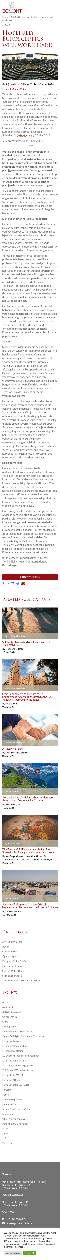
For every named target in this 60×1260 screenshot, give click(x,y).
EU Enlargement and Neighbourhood (21, 1055)
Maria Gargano (13, 804)
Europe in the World (12, 1075)
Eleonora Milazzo (15, 648)
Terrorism (7, 1143)
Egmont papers (10, 956)
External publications (13, 966)
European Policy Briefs (14, 961)
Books (5, 946)
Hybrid (5, 1094)
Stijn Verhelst (12, 84)
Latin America (9, 1104)
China (5, 1021)
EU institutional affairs (14, 89)
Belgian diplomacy (11, 1011)
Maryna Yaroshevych (41, 859)
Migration (7, 1113)
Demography (9, 1026)
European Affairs (11, 1079)
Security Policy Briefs (13, 970)
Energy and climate (12, 1041)
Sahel (5, 1133)
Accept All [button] (29, 1253)
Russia (5, 1128)
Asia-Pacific (8, 1007)
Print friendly (30, 577)
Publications (17, 17)
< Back (7, 25)
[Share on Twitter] (17, 584)
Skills (5, 1138)
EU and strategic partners (15, 1045)
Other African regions (13, 1118)
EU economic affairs (12, 1050)
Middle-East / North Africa (16, 1109)
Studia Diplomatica (12, 975)
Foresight (7, 1089)
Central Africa (9, 1016)
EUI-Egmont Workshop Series (17, 1070)
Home (5, 17)
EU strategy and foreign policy (18, 1065)
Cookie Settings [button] (13, 1253)
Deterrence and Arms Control (17, 1031)
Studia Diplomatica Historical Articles (21, 980)
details (9, 636)
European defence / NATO (15, 1084)
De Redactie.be (25, 135)
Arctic (5, 1002)
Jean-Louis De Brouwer (18, 752)
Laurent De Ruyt (14, 911)
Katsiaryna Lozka (15, 856)
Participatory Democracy (15, 1123)
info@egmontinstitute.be (19, 1223)
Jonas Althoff (31, 856)
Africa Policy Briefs (12, 941)
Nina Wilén (11, 703)
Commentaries (46, 84)
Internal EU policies (12, 1099)
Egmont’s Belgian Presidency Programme (23, 1036)
